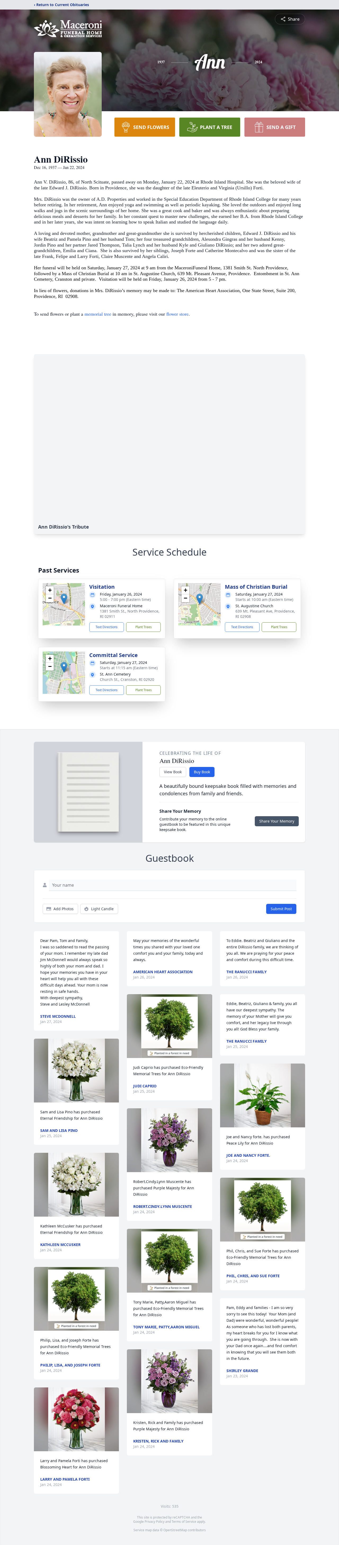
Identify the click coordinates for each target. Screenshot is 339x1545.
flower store (177, 314)
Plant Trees (143, 627)
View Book (173, 771)
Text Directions (107, 627)
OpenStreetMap (175, 1530)
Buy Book (202, 771)
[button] (64, 598)
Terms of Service (184, 1521)
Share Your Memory (276, 821)
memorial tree (97, 314)
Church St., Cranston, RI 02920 (127, 679)
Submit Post (281, 908)
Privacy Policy (154, 1521)
